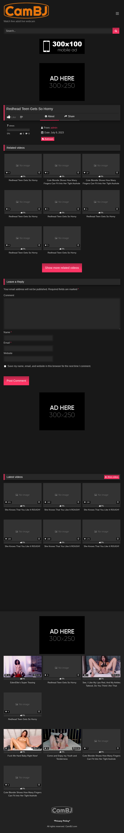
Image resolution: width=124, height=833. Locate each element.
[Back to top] (114, 824)
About (50, 116)
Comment (9, 295)
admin (54, 127)
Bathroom (49, 139)
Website (8, 353)
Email (7, 342)
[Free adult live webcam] (62, 11)
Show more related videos (62, 267)
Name (8, 332)
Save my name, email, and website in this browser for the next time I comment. (49, 366)
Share (71, 116)
